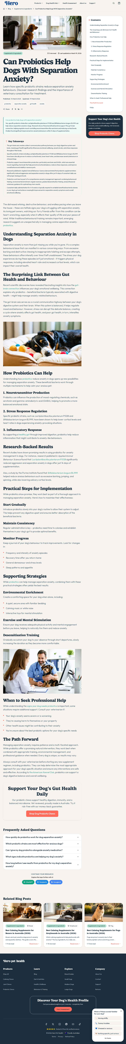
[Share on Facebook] (12, 109)
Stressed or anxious (103, 1028)
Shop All (6, 974)
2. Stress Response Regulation (101, 46)
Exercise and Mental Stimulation (102, 89)
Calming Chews (8, 979)
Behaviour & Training (40, 989)
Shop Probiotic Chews (104, 133)
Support (92, 3)
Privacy (60, 1037)
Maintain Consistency (98, 70)
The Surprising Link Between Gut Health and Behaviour (103, 31)
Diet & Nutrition (39, 979)
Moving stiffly (101, 1018)
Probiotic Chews (8, 989)
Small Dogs (68, 979)
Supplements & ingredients (23, 9)
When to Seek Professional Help (100, 98)
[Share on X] (15, 109)
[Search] (113, 3)
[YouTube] (73, 1024)
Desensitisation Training (99, 93)
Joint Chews (7, 984)
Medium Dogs (69, 984)
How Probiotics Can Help (98, 37)
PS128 (49, 459)
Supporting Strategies (97, 79)
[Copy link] (21, 109)
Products (37, 3)
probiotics (8, 225)
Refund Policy (69, 1037)
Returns (98, 989)
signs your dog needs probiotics (42, 706)
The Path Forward (96, 103)
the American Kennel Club (41, 772)
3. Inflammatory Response (100, 51)
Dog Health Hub (52, 3)
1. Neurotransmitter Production (101, 42)
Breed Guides (69, 974)
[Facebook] (46, 1024)
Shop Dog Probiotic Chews (42, 813)
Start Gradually (96, 65)
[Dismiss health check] (121, 1011)
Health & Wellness (40, 984)
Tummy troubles (102, 1023)
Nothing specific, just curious (107, 1033)
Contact (98, 979)
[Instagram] (59, 1024)
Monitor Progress (97, 75)
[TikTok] (80, 1024)
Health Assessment (70, 3)
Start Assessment (63, 1009)
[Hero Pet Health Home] (11, 3)
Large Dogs (69, 989)
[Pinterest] (66, 1024)
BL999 (63, 473)
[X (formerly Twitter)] (53, 1024)
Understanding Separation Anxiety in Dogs (104, 25)
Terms (54, 1037)
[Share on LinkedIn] (18, 109)
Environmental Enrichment (100, 84)
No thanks (108, 1038)
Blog (9, 9)
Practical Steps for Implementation (101, 60)
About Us (98, 974)
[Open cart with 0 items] (119, 3)
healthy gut (24, 434)
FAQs (92, 108)
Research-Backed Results (98, 56)
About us (83, 3)
